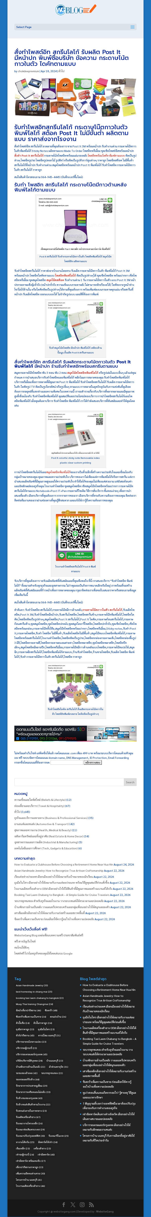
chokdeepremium (28, 71)
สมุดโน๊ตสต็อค (55, 280)
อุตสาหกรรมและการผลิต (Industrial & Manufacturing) (46, 842)
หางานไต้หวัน (25, 1142)
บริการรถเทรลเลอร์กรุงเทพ (31, 1054)
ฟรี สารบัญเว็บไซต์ (25, 941)
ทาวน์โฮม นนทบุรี (49, 1035)
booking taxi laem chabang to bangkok (40, 997)
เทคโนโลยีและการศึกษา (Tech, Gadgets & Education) (46, 848)
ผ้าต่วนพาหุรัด (58, 1066)
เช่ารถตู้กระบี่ (25, 1154)
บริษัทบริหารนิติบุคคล (29, 1060)
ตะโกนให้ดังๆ (21, 947)
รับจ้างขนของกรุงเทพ (29, 1098)
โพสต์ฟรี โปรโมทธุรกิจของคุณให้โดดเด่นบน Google (43, 953)
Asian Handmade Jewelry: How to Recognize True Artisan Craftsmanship (58, 870)
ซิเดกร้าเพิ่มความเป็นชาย (31, 1016)
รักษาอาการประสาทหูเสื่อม (31, 1085)
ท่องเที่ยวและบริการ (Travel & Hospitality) (39, 806)
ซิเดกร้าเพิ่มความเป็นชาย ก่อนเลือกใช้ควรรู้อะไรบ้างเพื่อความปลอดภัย (54, 919)
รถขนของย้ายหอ (27, 1073)
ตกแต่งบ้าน (58, 1016)
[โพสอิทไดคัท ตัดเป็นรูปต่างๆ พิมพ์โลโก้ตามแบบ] (75, 704)
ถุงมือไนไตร (46, 1029)
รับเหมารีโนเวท (59, 1135)
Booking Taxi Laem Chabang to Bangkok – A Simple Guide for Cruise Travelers (62, 894)
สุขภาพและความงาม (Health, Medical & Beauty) (42, 830)
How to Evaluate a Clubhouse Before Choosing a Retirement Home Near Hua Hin (63, 864)
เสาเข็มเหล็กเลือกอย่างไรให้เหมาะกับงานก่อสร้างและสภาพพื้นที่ (49, 913)
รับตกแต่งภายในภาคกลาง (31, 1110)
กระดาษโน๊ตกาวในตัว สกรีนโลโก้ (102, 609)
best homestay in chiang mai (34, 991)
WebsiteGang (104, 1211)
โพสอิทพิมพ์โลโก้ (65, 275)
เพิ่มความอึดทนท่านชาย (30, 1173)
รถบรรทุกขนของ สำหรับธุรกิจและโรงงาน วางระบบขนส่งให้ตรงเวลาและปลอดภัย (59, 901)
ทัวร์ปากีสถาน (25, 1035)
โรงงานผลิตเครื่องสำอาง (30, 1185)
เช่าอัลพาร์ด (46, 1154)
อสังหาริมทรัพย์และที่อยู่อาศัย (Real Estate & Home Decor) (48, 836)
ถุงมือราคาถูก (25, 1029)
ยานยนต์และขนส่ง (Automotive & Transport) (41, 824)
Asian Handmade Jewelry (32, 985)
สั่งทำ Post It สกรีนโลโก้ (29, 155)
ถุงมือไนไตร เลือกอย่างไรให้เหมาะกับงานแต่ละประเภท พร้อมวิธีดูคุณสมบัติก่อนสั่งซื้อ (61, 882)
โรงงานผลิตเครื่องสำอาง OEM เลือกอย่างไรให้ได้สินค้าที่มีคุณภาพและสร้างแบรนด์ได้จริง (63, 888)
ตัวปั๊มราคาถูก (42, 1022)
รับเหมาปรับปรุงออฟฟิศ (30, 1135)
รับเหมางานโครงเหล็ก (29, 1123)
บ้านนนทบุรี (54, 1060)
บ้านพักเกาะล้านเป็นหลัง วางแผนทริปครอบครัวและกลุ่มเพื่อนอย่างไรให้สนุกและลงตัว (62, 907)
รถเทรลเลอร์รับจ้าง (28, 1079)
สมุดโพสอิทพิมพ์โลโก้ (58, 472)
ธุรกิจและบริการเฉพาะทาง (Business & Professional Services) (51, 818)
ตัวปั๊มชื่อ (23, 1022)
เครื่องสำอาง (42, 1148)
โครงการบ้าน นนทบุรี (29, 1179)
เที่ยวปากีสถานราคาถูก (29, 1167)
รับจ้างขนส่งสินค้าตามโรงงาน (33, 1104)
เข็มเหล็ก (23, 1148)
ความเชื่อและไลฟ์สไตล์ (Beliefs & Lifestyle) (40, 799)
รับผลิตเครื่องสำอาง (28, 1117)
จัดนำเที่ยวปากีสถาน (28, 1010)
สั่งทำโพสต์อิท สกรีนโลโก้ (38, 362)
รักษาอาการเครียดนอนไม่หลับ (33, 1092)
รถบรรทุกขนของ (52, 1073)
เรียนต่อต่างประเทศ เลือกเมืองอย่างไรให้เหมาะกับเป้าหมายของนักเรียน (53, 876)
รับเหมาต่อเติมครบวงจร (30, 1129)
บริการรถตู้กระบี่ (26, 1048)
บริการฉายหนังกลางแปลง (31, 1041)
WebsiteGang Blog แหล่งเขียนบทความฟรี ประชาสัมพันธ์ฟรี (48, 935)
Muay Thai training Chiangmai (34, 1004)
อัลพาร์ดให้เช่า (48, 1142)
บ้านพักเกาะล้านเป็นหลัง (30, 1066)
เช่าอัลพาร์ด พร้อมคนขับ (31, 1160)
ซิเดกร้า (51, 1010)
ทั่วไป (61, 71)
